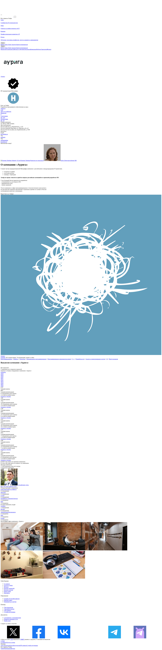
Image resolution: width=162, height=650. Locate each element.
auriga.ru (3, 108)
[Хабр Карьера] (7, 16)
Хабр (2, 648)
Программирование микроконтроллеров (59, 359)
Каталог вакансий (9, 588)
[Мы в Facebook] (38, 638)
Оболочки (22, 359)
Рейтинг (38, 49)
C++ (73, 359)
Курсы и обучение (19, 49)
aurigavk (3, 137)
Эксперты (27, 49)
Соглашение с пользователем (12, 617)
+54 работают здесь (23, 485)
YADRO (3, 506)
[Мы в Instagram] (89, 638)
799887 (22, 639)
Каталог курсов (8, 590)
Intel (2, 501)
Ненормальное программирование (36, 359)
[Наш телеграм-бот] (140, 638)
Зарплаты (44, 49)
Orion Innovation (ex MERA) (9, 489)
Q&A (5, 648)
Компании (33, 49)
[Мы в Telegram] (114, 638)
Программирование (6, 359)
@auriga (3, 357)
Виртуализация (113, 359)
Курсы (13, 648)
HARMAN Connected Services (9, 498)
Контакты (7, 593)
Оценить (3, 372)
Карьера (9, 648)
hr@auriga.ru (4, 134)
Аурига (3, 76)
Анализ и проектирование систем (95, 359)
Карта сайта (7, 591)
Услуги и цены (8, 585)
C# (107, 359)
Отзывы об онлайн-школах (12, 598)
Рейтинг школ (8, 600)
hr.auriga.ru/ (4, 142)
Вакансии (3, 49)
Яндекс (3, 509)
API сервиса (7, 610)
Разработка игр (80, 359)
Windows (15, 359)
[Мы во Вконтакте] (64, 638)
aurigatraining (4, 140)
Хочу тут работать (6, 111)
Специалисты (10, 49)
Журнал (49, 49)
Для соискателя (8, 607)
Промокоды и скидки (10, 601)
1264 (11, 639)
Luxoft (2, 495)
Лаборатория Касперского (8, 512)
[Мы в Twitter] (13, 638)
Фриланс (3, 492)
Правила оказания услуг (11, 619)
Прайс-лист (7, 620)
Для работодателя (9, 609)
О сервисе (7, 584)
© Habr (3, 641)
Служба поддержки (9, 612)
